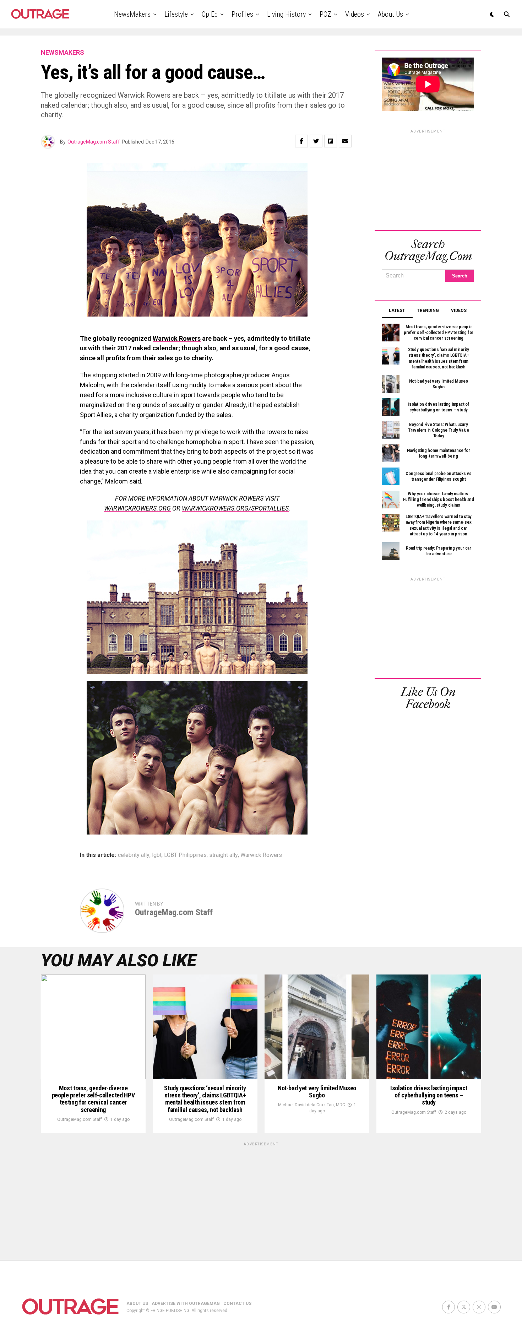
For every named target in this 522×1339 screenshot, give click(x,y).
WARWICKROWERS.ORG (137, 508)
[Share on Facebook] (301, 141)
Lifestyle (176, 14)
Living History (286, 14)
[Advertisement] (428, 178)
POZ (325, 14)
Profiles (242, 14)
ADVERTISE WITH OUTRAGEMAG (186, 1303)
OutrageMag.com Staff (93, 142)
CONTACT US (237, 1303)
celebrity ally (133, 855)
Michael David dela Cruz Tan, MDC (311, 1104)
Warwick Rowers (177, 338)
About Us (390, 14)
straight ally (223, 855)
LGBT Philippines (185, 855)
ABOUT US (137, 1303)
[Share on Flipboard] (330, 141)
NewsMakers (132, 14)
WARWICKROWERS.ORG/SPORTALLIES (235, 508)
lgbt (157, 855)
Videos (354, 14)
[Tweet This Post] (316, 141)
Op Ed (210, 14)
